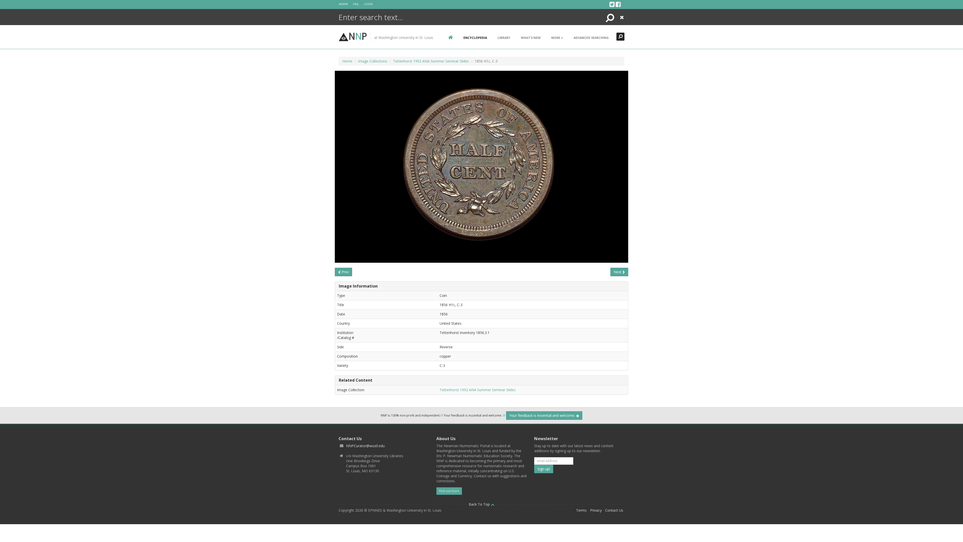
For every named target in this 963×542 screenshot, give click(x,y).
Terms (581, 510)
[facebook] (618, 4)
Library (504, 38)
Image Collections (372, 61)
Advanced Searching (591, 38)
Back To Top (480, 504)
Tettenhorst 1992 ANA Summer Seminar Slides (431, 61)
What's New (531, 38)
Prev (345, 271)
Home (347, 61)
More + (557, 38)
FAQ (356, 4)
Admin (343, 4)
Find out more (449, 491)
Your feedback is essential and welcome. (542, 415)
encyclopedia (475, 38)
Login (368, 4)
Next (618, 271)
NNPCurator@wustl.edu (365, 445)
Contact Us (614, 510)
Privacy (596, 510)
